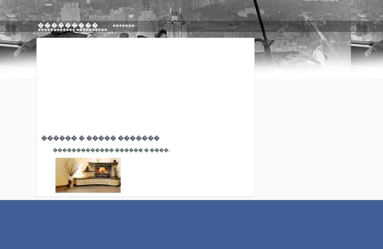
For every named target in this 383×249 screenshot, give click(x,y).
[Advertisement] (339, 212)
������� (123, 25)
